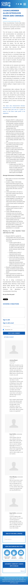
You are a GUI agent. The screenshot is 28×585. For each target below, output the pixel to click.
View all (22, 571)
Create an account (9, 337)
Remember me (8, 329)
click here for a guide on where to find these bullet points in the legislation (14, 111)
